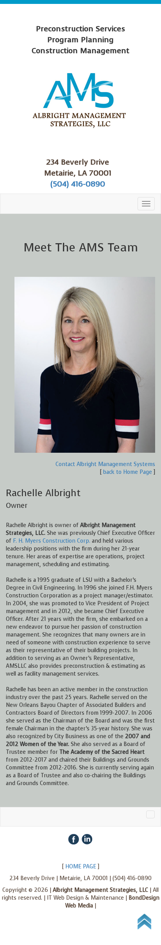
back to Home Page (127, 472)
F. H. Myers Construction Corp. (51, 541)
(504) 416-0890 (77, 184)
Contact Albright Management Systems (105, 464)
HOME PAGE (80, 866)
